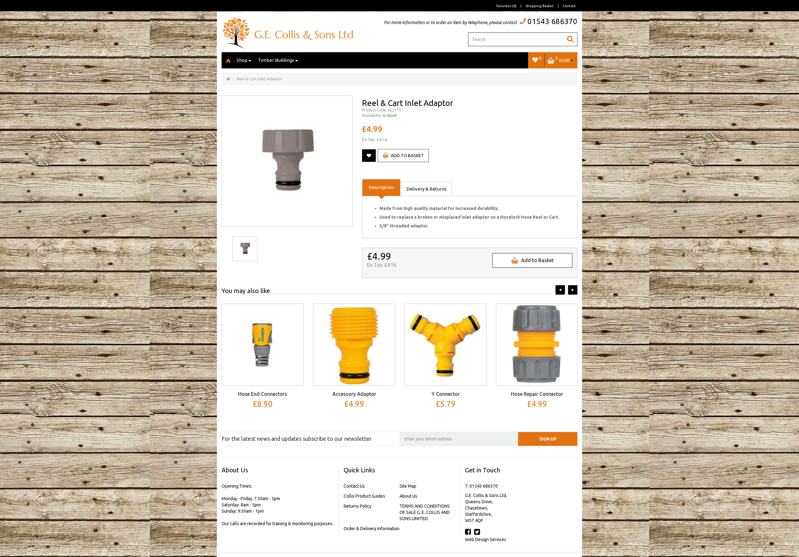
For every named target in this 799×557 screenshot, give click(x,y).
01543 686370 (552, 21)
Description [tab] (381, 187)
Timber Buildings (276, 60)
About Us (408, 496)
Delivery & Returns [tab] (426, 188)
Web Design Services (485, 539)
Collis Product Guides (364, 496)
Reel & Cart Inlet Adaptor (259, 79)
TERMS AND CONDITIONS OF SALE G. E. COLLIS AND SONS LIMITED (425, 512)
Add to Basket (407, 155)
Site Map (408, 486)
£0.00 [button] (562, 59)
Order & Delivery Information (372, 528)
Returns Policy (357, 506)
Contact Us (354, 486)
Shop (242, 60)
